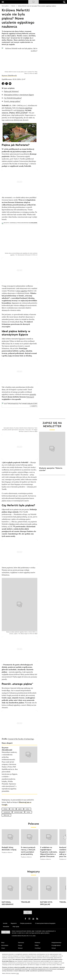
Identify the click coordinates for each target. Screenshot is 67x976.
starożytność (7, 812)
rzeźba (27, 809)
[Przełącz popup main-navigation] (3, 2)
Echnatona (20, 110)
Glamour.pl (21, 942)
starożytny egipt (18, 812)
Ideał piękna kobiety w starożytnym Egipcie (19, 95)
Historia (13, 6)
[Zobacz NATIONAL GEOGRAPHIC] (10, 888)
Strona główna (5, 6)
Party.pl (20, 945)
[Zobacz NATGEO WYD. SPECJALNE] (49, 888)
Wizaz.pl (20, 948)
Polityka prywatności (26, 923)
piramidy (33, 394)
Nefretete (8, 108)
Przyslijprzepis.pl (56, 945)
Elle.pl (2, 942)
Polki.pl (36, 945)
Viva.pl (3, 948)
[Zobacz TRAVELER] (29, 888)
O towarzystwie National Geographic (45, 923)
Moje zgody (16, 926)
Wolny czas (6, 815)
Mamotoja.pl (4, 945)
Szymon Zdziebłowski (9, 76)
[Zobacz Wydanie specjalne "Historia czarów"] (52, 449)
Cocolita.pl (37, 948)
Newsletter (6, 926)
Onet (13, 809)
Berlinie (12, 524)
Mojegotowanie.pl (56, 942)
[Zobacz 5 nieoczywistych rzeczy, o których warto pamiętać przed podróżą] (29, 837)
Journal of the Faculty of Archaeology (21, 739)
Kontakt (5, 923)
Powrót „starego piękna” (12, 101)
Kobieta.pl (37, 942)
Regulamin (14, 923)
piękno (20, 809)
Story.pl (54, 948)
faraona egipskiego (25, 108)
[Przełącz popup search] (64, 2)
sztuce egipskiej (21, 291)
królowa (5, 809)
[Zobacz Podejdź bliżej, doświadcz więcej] (10, 837)
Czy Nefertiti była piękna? (13, 98)
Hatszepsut (30, 397)
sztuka (28, 812)
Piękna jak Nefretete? (11, 91)
